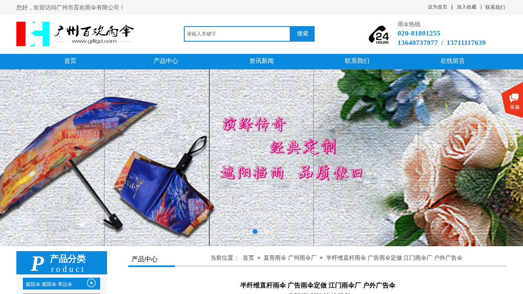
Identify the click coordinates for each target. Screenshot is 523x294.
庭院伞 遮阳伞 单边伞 (49, 284)
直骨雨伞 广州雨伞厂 (290, 258)
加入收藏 (466, 7)
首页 (248, 258)
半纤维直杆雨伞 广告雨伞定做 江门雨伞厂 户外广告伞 (394, 258)
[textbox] (237, 34)
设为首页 (437, 7)
